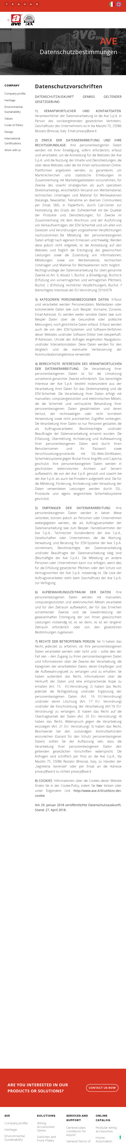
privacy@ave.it (86, 131)
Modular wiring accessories (106, 1129)
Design (8, 131)
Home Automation (104, 1139)
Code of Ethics (13, 125)
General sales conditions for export (76, 1131)
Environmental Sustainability (14, 1137)
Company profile (15, 93)
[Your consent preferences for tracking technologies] (120, 1137)
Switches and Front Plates (46, 1138)
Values (8, 118)
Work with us (12, 150)
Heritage (9, 100)
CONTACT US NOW (102, 1087)
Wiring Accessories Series (46, 1126)
